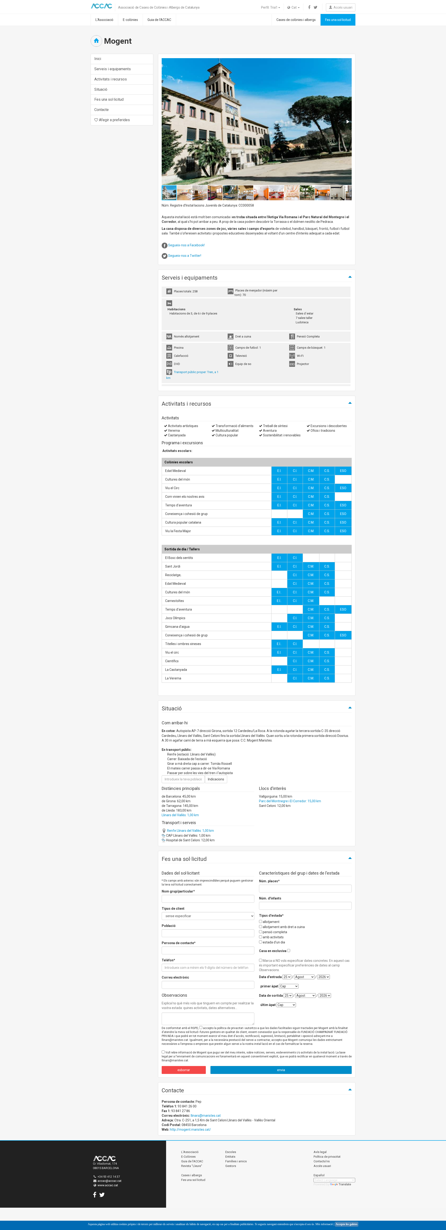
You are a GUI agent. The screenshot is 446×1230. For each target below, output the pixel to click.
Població (169, 926)
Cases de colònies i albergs (296, 20)
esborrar (183, 1070)
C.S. (327, 471)
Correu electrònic (175, 977)
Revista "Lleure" (191, 1166)
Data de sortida (271, 995)
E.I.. (279, 592)
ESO (343, 471)
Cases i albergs (191, 1175)
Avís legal (320, 1152)
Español (319, 1175)
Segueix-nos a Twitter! (184, 255)
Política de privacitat (327, 1156)
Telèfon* (168, 960)
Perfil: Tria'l (269, 7)
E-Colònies (188, 1156)
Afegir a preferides (114, 120)
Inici (97, 59)
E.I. (279, 471)
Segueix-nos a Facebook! (186, 245)
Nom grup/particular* (178, 891)
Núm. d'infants (270, 898)
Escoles (230, 1152)
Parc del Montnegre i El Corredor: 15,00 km (290, 801)
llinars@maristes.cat (206, 1115)
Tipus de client (173, 908)
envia (281, 1070)
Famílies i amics (236, 1161)
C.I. (295, 471)
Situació (100, 89)
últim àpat (268, 1005)
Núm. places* (269, 881)
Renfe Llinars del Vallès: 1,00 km (190, 830)
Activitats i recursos (110, 79)
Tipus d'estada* (271, 915)
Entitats (230, 1156)
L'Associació (104, 20)
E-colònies (130, 20)
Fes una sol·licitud (338, 20)
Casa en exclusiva (272, 951)
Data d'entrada (270, 977)
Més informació (324, 1224)
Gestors (230, 1166)
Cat (293, 7)
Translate (345, 1184)
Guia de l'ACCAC (159, 20)
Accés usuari (342, 7)
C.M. (311, 471)
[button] (347, 121)
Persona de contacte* (179, 943)
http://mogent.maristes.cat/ (190, 1129)
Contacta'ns (322, 1161)
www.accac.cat (108, 1185)
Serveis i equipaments (112, 69)
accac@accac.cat (109, 1181)
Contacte (101, 109)
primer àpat (269, 986)
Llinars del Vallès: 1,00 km (180, 815)
